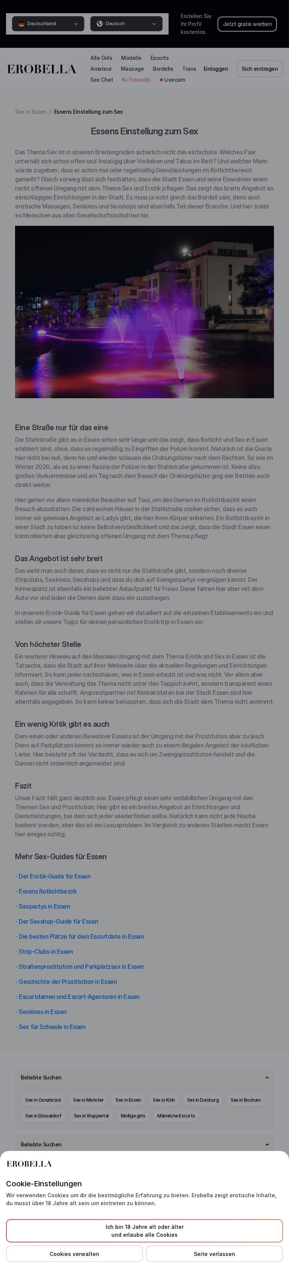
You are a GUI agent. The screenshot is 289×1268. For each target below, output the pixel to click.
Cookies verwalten (74, 1254)
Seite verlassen (214, 1254)
